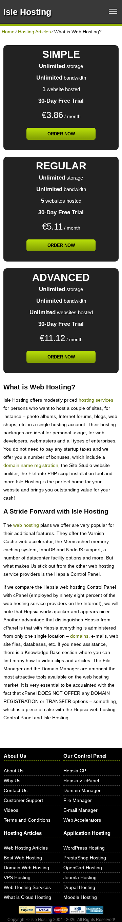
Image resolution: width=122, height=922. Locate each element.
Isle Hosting (27, 12)
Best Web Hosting (23, 857)
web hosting (26, 525)
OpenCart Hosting (82, 867)
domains (79, 636)
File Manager (77, 800)
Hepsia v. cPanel (81, 780)
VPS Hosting (17, 877)
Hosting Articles (34, 31)
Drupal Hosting (79, 887)
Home (8, 31)
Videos (11, 810)
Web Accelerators (82, 820)
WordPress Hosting (84, 848)
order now (61, 133)
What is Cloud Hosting (27, 897)
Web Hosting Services (27, 887)
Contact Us (15, 790)
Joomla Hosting (80, 877)
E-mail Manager (80, 810)
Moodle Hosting (80, 897)
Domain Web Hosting (26, 867)
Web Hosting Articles (26, 848)
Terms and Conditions (27, 820)
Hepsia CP (74, 770)
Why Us (12, 780)
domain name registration (30, 465)
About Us (13, 770)
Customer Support (23, 800)
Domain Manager (82, 790)
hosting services (96, 400)
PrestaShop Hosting (84, 857)
